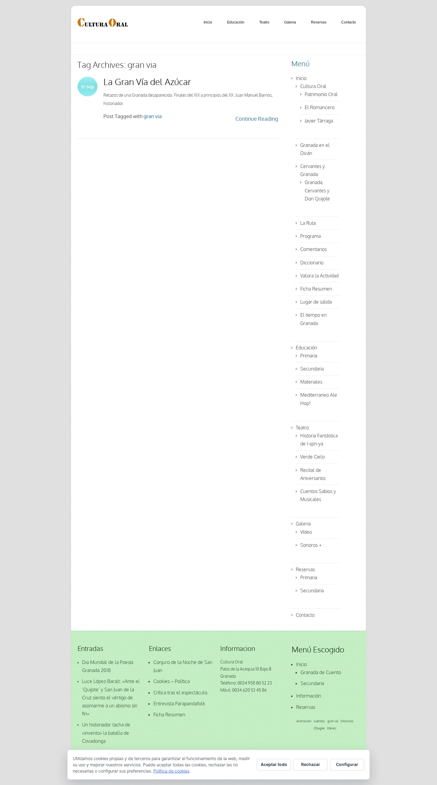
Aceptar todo (274, 764)
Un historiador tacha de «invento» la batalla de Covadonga (106, 733)
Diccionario (311, 263)
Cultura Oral (313, 86)
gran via (153, 116)
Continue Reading (256, 118)
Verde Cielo (312, 457)
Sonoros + (311, 545)
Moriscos (347, 721)
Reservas (318, 22)
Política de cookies (171, 770)
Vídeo (306, 532)
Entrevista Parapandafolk (179, 703)
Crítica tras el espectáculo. (180, 692)
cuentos (319, 721)
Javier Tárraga (319, 121)
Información (308, 696)
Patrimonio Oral (321, 94)
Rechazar (310, 764)
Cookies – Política (171, 681)
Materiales (311, 382)
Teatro (264, 22)
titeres (331, 728)
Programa (310, 236)
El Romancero (319, 107)
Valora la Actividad (319, 276)
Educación (235, 22)
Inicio (208, 22)
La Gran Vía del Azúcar (147, 81)
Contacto (348, 22)
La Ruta (308, 223)
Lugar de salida (316, 302)
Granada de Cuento (321, 672)
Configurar (347, 764)
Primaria (308, 356)
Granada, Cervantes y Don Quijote (317, 190)
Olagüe (319, 728)
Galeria (290, 22)
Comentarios (313, 249)
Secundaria (312, 369)
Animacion (303, 721)
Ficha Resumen (316, 289)
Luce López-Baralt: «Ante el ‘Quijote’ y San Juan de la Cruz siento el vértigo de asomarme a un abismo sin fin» (111, 697)
